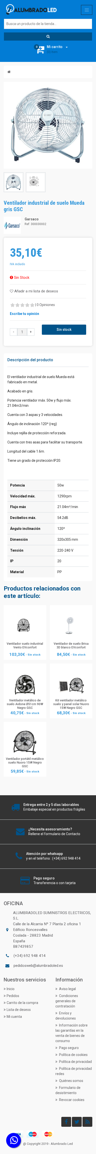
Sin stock (64, 330)
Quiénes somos (70, 1081)
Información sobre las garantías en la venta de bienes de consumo (71, 1033)
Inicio (11, 989)
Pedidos (13, 996)
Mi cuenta (14, 1017)
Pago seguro (68, 1048)
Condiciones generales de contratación (66, 1001)
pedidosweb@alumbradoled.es (38, 965)
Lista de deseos (19, 1010)
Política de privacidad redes (73, 1071)
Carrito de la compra (22, 1003)
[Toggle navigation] (86, 10)
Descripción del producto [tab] (30, 360)
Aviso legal (67, 989)
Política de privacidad (75, 1062)
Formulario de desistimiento (67, 1090)
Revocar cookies (71, 1100)
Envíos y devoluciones (65, 1015)
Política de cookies (73, 1055)
